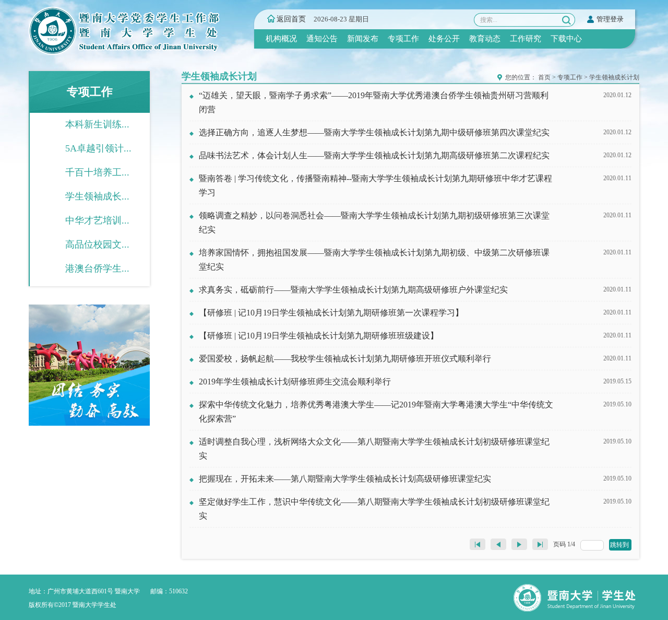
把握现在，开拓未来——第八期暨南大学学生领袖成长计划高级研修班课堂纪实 (345, 478)
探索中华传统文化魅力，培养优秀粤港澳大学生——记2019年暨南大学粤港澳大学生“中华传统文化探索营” (376, 411)
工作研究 (525, 38)
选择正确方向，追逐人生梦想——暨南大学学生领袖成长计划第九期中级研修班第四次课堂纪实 (374, 132)
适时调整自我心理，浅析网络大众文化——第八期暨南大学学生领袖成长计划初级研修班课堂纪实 (374, 448)
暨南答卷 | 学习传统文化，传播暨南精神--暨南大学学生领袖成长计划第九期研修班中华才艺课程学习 (375, 185)
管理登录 (610, 19)
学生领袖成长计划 (614, 77)
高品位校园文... (97, 244)
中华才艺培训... (97, 220)
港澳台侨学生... (97, 268)
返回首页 (291, 19)
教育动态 (484, 38)
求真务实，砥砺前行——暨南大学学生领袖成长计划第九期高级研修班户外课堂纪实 (353, 289)
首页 (544, 77)
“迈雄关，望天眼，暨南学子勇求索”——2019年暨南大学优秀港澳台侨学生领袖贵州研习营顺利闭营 (373, 102)
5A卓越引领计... (98, 148)
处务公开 (444, 38)
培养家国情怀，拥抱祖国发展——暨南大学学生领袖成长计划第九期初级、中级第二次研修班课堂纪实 (374, 259)
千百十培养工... (97, 172)
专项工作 (403, 38)
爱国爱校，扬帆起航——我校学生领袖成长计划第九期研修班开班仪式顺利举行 (345, 358)
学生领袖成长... (97, 196)
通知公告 (322, 38)
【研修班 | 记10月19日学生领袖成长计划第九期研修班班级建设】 (318, 335)
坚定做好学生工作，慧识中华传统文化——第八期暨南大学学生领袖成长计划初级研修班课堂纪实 (374, 508)
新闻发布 (362, 38)
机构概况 (281, 38)
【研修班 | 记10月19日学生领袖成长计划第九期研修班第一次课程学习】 (331, 312)
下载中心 (566, 38)
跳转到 (620, 544)
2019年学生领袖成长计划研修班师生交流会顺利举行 (295, 381)
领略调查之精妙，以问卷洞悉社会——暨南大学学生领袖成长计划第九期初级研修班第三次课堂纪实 (374, 222)
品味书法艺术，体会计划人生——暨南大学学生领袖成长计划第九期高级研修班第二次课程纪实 (374, 155)
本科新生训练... (97, 124)
